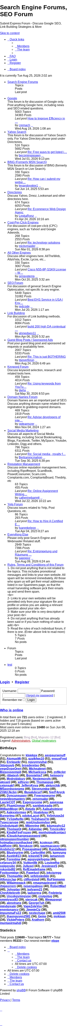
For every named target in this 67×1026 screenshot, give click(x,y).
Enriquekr (14, 762)
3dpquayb (7, 765)
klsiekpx (31, 755)
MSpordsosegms (12, 788)
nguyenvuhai (37, 762)
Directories (14, 192)
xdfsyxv (23, 782)
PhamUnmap (16, 805)
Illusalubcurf (33, 792)
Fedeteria (55, 892)
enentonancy (9, 909)
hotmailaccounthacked (16, 842)
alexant (5, 782)
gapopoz (24, 558)
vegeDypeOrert (10, 768)
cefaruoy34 (8, 862)
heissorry (56, 775)
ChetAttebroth (10, 892)
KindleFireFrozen (19, 832)
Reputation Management (23, 464)
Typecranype (9, 822)
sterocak (31, 899)
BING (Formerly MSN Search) (27, 162)
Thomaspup (44, 782)
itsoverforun (26, 360)
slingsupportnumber (14, 839)
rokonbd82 (7, 869)
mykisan (60, 916)
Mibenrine (32, 825)
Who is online (11, 710)
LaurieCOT (7, 802)
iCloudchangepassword (24, 835)
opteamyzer (26, 423)
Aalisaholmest (52, 809)
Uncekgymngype (19, 896)
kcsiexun (46, 842)
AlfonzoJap (8, 879)
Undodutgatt (9, 825)
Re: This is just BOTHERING (47, 356)
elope (55, 940)
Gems (42, 916)
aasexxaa (56, 802)
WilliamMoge (9, 809)
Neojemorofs (42, 778)
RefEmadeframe (34, 869)
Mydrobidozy (16, 778)
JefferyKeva (29, 785)
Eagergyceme (32, 802)
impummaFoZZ (10, 913)
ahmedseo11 (27, 333)
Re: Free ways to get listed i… (47, 152)
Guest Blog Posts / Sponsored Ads (30, 340)
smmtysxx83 (9, 899)
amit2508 (59, 913)
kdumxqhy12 (56, 825)
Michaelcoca (37, 772)
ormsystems (27, 276)
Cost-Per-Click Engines (23, 222)
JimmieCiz (33, 909)
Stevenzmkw (41, 788)
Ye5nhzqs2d (55, 815)
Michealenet (37, 768)
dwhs (22, 390)
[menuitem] (22, 46)
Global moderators (44, 740)
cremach (24, 125)
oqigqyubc (7, 866)
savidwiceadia (42, 805)
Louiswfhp (52, 862)
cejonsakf (7, 785)
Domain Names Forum (22, 397)
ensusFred (59, 758)
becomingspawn (30, 155)
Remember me (12, 699)
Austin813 (14, 855)
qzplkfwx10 (36, 758)
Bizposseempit (10, 772)
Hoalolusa (41, 812)
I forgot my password (39, 695)
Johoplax (13, 889)
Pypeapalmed (32, 849)
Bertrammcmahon (30, 457)
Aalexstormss (16, 812)
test (9, 664)
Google (12, 98)
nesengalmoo (33, 886)
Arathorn (38, 919)
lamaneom (57, 855)
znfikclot (60, 772)
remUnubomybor (38, 822)
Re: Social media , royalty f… (47, 454)
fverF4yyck (57, 792)
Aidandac (35, 829)
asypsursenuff (55, 755)
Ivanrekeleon (27, 527)
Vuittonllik (30, 862)
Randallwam (57, 849)
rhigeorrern (8, 886)
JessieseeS (49, 866)
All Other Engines (19, 252)
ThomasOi (14, 829)
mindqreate (8, 906)
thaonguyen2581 (19, 916)
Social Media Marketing (23, 430)
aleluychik (53, 785)
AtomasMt (14, 758)
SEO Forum (15, 282)
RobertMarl (58, 886)
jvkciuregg (54, 872)
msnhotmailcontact (52, 832)
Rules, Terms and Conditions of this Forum (35, 564)
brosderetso (30, 765)
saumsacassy (50, 845)
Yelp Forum (15, 504)
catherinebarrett (29, 497)
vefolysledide (39, 876)
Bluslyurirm (15, 852)
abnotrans (14, 902)
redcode (24, 306)
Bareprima (7, 815)
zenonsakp (40, 798)
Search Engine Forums (22, 82)
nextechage (37, 913)
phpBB (21, 990)
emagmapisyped (45, 882)
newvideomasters (12, 798)
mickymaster (27, 246)
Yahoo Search (16, 131)
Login (5, 682)
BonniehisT (34, 775)
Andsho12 (7, 849)
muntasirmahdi (10, 923)
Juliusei (28, 866)
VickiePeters (15, 919)
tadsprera (34, 892)
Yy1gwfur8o (15, 819)
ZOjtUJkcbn (8, 792)
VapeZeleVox (32, 906)
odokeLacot (30, 815)
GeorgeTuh (36, 902)
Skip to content (10, 33)
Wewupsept (53, 899)
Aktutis (30, 809)
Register (22, 682)
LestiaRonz (26, 215)
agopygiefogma (39, 859)
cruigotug (45, 896)
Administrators (20, 740)
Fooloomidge (9, 872)
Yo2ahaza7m (40, 819)
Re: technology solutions (44, 242)
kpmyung (59, 852)
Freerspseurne (44, 795)
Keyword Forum (17, 366)
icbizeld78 (35, 855)
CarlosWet (38, 852)
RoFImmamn (56, 879)
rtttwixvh (13, 775)
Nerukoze (26, 845)
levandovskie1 (28, 185)
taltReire (6, 845)
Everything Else (17, 534)
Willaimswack (16, 882)
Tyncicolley (58, 829)
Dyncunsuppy (17, 795)
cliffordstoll (31, 879)
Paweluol (32, 872)
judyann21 (34, 889)
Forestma (13, 859)
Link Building (16, 313)
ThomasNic (15, 876)
